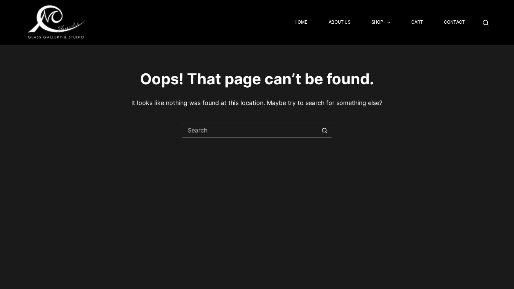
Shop (377, 22)
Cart (417, 22)
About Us (339, 22)
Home (301, 22)
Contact (454, 22)
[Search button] (325, 130)
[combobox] (250, 130)
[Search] (485, 23)
